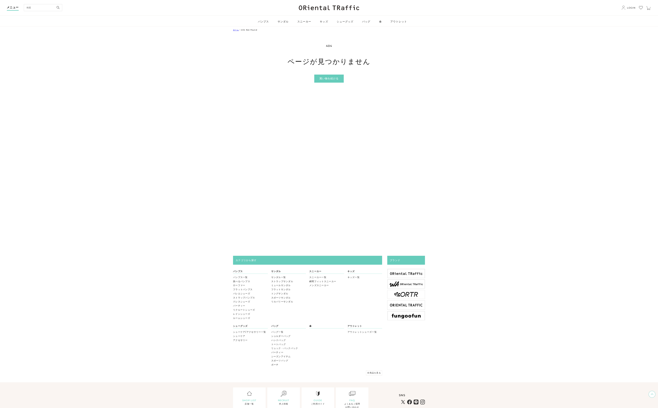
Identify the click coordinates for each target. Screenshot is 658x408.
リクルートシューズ (244, 309)
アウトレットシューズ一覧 (362, 332)
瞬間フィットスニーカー (322, 281)
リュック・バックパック (284, 348)
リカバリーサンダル (282, 301)
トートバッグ (278, 344)
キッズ (351, 271)
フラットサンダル (281, 289)
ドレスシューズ (241, 301)
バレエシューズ (241, 293)
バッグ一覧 (277, 332)
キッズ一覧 (354, 277)
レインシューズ (241, 314)
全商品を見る (374, 372)
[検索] (58, 7)
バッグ (275, 326)
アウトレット (355, 326)
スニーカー (315, 271)
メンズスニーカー (319, 285)
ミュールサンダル (281, 285)
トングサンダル (279, 293)
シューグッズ (240, 326)
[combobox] (43, 7)
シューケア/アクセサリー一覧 (249, 332)
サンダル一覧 (278, 277)
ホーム (236, 30)
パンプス (238, 271)
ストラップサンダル (282, 281)
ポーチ (275, 364)
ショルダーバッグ (281, 336)
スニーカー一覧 (317, 277)
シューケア (239, 336)
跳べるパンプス (241, 281)
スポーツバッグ (279, 360)
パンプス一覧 (240, 277)
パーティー (239, 305)
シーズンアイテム (281, 356)
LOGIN (631, 7)
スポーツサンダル (281, 297)
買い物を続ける (329, 78)
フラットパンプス (243, 289)
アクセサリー (240, 340)
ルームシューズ (241, 318)
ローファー (239, 285)
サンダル (276, 271)
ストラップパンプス (244, 297)
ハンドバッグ (278, 340)
